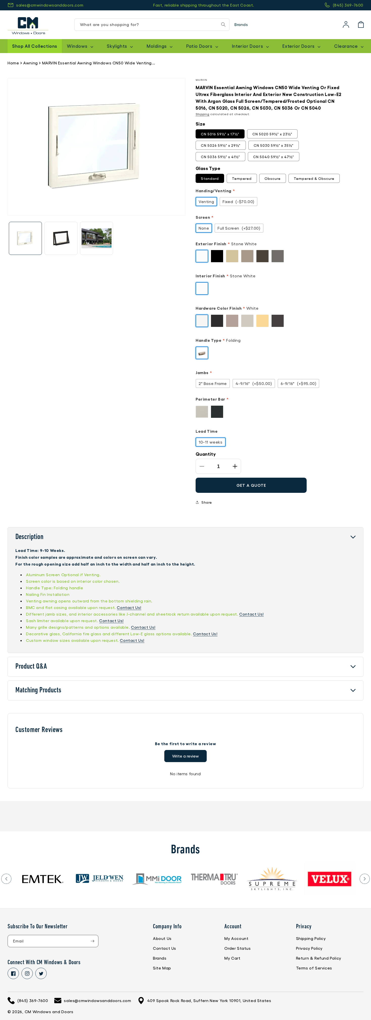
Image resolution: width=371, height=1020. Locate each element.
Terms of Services (314, 967)
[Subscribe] (92, 941)
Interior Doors (248, 45)
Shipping (202, 114)
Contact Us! (129, 607)
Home (13, 62)
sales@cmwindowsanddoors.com (49, 5)
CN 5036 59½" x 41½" (220, 157)
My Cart (232, 958)
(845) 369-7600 (348, 5)
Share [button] (206, 502)
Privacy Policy (309, 948)
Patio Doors (200, 45)
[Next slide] (365, 879)
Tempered (242, 178)
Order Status (237, 948)
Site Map (162, 967)
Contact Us (164, 948)
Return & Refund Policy (318, 958)
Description (29, 537)
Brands (241, 24)
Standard (210, 178)
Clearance (346, 45)
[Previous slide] (6, 879)
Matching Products (38, 690)
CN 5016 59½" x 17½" (220, 134)
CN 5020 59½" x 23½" (272, 134)
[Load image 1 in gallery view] (25, 238)
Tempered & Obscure (314, 178)
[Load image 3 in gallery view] (96, 238)
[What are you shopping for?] (223, 24)
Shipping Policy (311, 938)
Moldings (157, 45)
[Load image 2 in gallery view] (60, 238)
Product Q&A (31, 667)
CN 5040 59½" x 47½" (273, 157)
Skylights (117, 45)
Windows (78, 45)
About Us (162, 938)
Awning (30, 62)
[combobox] (152, 24)
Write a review (185, 756)
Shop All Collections (34, 45)
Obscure (272, 178)
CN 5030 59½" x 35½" (274, 145)
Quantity (206, 453)
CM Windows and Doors (49, 1011)
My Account (236, 938)
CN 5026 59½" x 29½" (221, 145)
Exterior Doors (299, 45)
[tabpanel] (42, 879)
